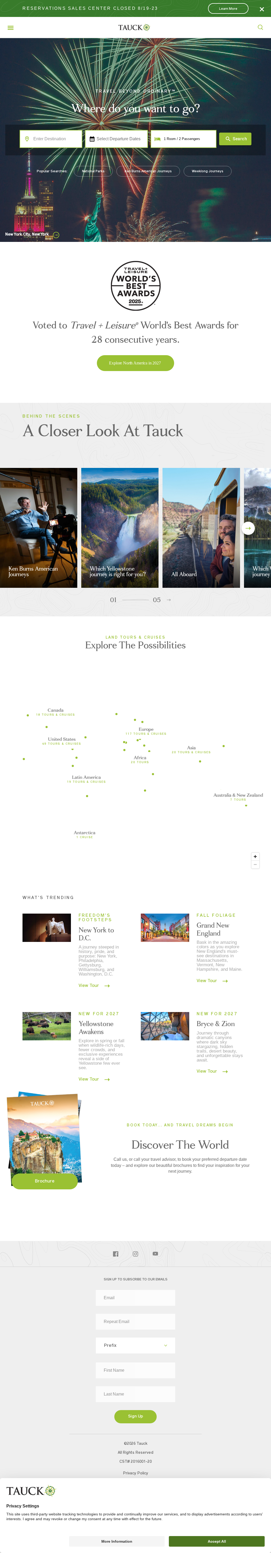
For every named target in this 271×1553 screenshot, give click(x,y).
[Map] (135, 774)
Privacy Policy (135, 1473)
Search (240, 138)
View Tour (89, 986)
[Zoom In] (255, 857)
